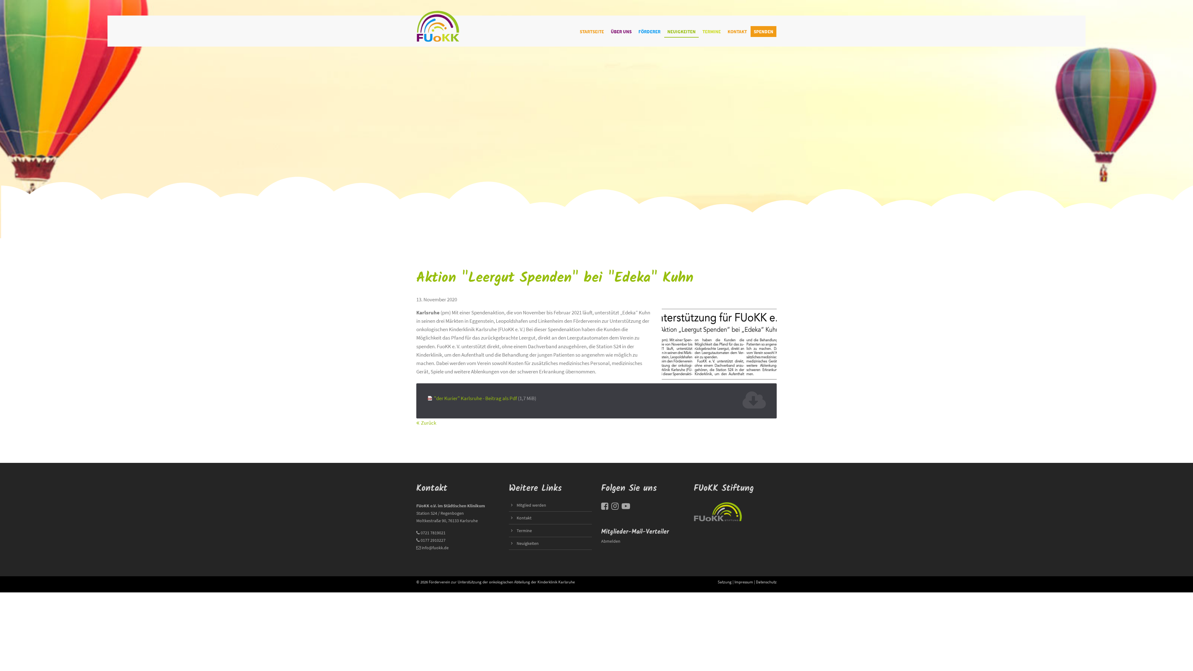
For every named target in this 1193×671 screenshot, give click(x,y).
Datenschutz (766, 581)
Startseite (592, 31)
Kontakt (737, 31)
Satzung (725, 581)
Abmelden (610, 541)
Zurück (428, 422)
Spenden (763, 31)
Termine (711, 31)
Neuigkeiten (681, 31)
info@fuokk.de (435, 547)
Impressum (743, 581)
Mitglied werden (531, 505)
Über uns (621, 31)
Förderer (649, 31)
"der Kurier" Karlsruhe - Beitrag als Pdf (485, 398)
